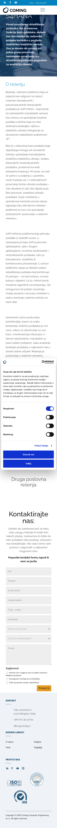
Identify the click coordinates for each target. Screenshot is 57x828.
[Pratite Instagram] (23, 768)
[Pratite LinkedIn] (4, 2)
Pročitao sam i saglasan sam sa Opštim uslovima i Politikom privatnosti (26, 674)
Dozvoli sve (28, 454)
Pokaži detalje (41, 445)
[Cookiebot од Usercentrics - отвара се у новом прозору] (42, 362)
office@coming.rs (22, 726)
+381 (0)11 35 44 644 (23, 719)
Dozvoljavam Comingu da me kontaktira (24, 679)
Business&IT (41, 3)
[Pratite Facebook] (10, 2)
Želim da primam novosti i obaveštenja (24, 683)
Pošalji (42, 688)
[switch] (50, 417)
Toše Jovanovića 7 (23, 710)
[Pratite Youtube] (16, 2)
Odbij (28, 463)
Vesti (31, 3)
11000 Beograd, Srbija (25, 713)
